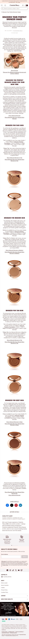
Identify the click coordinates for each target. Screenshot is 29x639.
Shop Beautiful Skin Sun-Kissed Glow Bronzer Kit (14, 493)
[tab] (11, 545)
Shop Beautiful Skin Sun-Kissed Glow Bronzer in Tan (14, 342)
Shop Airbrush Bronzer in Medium (14, 250)
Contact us (4, 629)
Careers (3, 587)
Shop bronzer (14, 70)
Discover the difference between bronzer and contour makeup (14, 73)
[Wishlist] (5, 5)
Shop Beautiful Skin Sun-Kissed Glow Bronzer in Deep (14, 424)
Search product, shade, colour (11, 8)
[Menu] (2, 5)
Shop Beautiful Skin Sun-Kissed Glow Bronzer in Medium (14, 252)
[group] (8, 539)
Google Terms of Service (11, 635)
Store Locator (4, 582)
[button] (2, 8)
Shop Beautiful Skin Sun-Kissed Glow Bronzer (14, 118)
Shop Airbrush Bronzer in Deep (14, 422)
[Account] (23, 5)
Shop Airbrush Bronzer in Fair (14, 157)
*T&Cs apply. (3, 561)
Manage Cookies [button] (13, 632)
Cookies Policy (4, 592)
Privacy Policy (5, 565)
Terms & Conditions (19, 631)
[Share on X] (11, 505)
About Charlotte (4, 585)
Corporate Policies (5, 632)
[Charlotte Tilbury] (14, 5)
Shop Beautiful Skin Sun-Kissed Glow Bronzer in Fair (14, 160)
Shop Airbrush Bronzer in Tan (14, 340)
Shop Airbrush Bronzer (14, 115)
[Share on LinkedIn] (20, 505)
